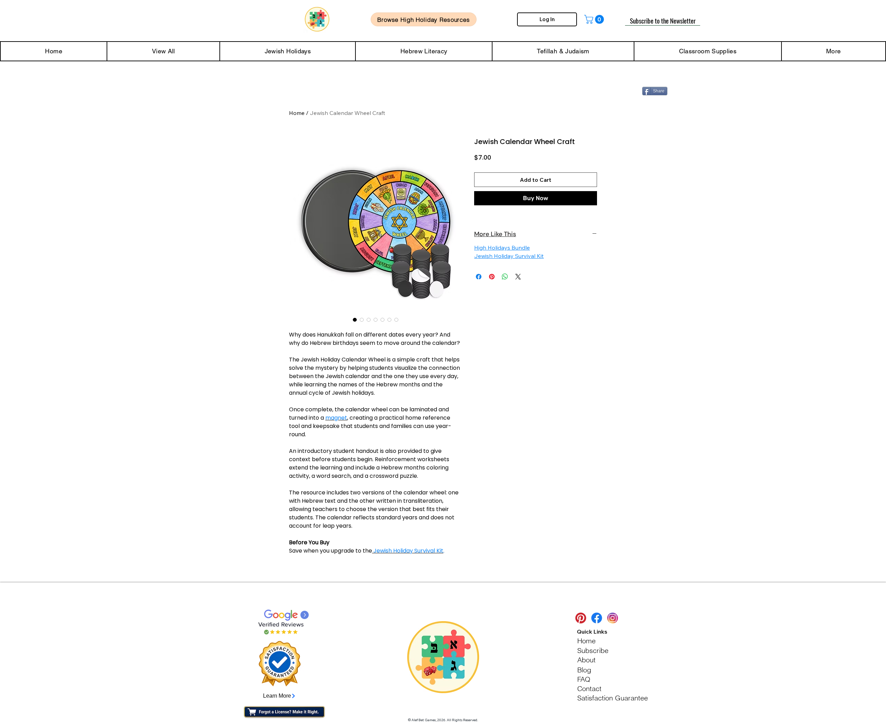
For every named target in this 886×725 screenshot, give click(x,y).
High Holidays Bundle (502, 247)
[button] (595, 19)
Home (297, 112)
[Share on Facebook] (478, 276)
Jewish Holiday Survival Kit (509, 255)
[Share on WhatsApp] (505, 276)
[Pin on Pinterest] (492, 276)
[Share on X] (518, 276)
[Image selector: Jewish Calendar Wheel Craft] (354, 319)
